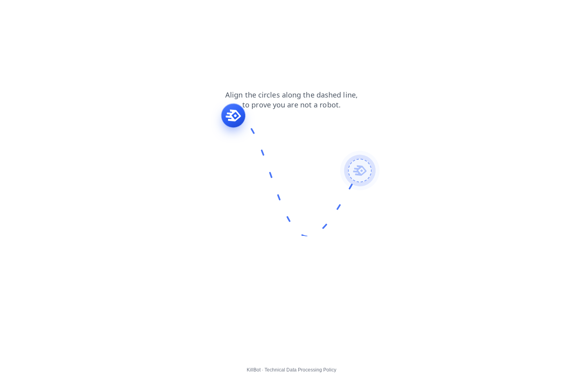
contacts (38, 11)
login (65, 11)
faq (84, 11)
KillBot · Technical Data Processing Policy (291, 370)
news (12, 11)
